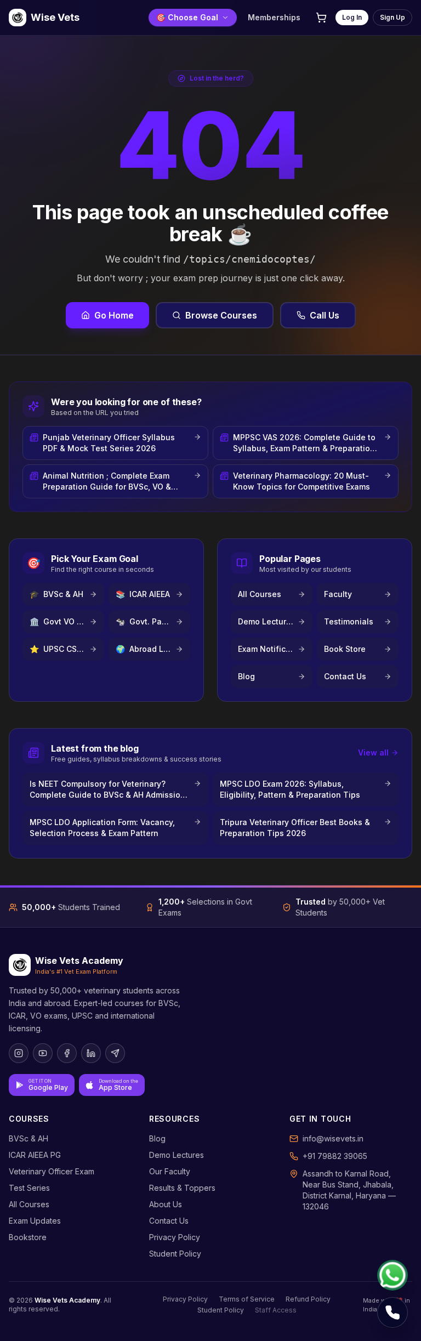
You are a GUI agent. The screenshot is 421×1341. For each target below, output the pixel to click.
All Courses (29, 1204)
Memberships (274, 17)
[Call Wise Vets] (392, 1312)
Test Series (29, 1187)
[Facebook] (67, 1053)
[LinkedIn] (91, 1053)
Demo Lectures (176, 1155)
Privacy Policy (174, 1237)
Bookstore (28, 1237)
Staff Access (276, 1310)
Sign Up (392, 17)
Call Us (324, 315)
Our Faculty (169, 1171)
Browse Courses (221, 315)
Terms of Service (247, 1299)
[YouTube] (43, 1053)
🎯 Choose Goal (187, 17)
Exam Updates (35, 1220)
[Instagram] (19, 1053)
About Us (165, 1204)
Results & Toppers (182, 1187)
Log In (352, 17)
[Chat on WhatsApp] (392, 1275)
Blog (157, 1138)
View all (373, 752)
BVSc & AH (28, 1138)
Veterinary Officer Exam (51, 1171)
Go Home (114, 315)
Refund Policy (308, 1299)
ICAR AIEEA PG (35, 1155)
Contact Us (169, 1220)
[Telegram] (115, 1053)
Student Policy (175, 1253)
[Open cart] (321, 17)
